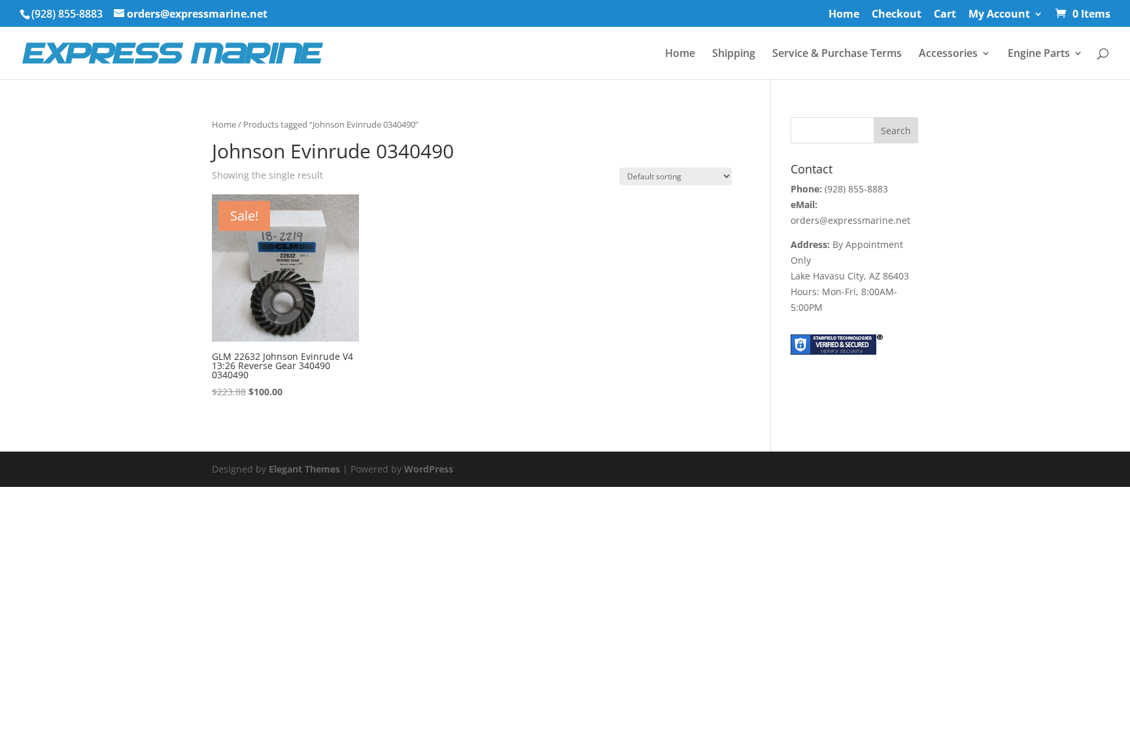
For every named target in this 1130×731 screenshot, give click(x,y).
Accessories (948, 54)
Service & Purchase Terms (837, 54)
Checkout (896, 15)
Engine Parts (1039, 54)
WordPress (428, 469)
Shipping (733, 54)
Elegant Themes (304, 469)
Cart (945, 15)
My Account (999, 15)
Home (844, 15)
